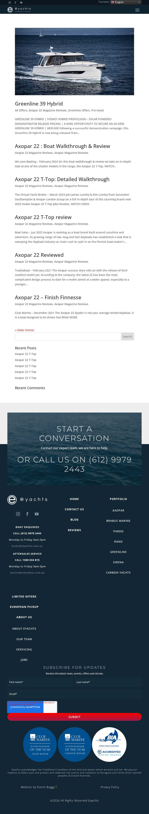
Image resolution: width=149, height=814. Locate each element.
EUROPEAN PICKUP (24, 607)
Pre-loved (97, 110)
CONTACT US (74, 509)
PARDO (118, 531)
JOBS (24, 660)
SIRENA (118, 562)
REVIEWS (74, 530)
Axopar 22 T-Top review (43, 217)
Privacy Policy (110, 787)
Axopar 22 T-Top (25, 354)
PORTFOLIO (118, 499)
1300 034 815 (31, 560)
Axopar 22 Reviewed (39, 254)
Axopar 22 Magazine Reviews (48, 110)
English (118, 2)
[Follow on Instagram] (18, 514)
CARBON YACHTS (118, 572)
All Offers (21, 110)
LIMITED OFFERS (24, 596)
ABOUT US (24, 617)
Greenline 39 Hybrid (39, 103)
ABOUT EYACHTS (24, 628)
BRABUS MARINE (118, 521)
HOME (74, 499)
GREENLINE (118, 552)
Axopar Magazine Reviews (71, 153)
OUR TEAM (24, 639)
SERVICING (24, 649)
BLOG (74, 519)
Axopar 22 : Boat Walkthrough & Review (62, 146)
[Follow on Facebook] (27, 514)
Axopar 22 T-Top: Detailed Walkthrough (62, 179)
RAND (118, 541)
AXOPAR (118, 510)
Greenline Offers (79, 110)
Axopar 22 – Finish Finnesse (48, 297)
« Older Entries (24, 330)
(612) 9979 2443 (98, 464)
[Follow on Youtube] (37, 514)
